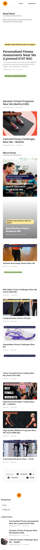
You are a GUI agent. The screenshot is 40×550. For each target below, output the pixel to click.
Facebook (23, 474)
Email (32, 477)
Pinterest (14, 477)
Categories (32, 3)
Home (21, 3)
